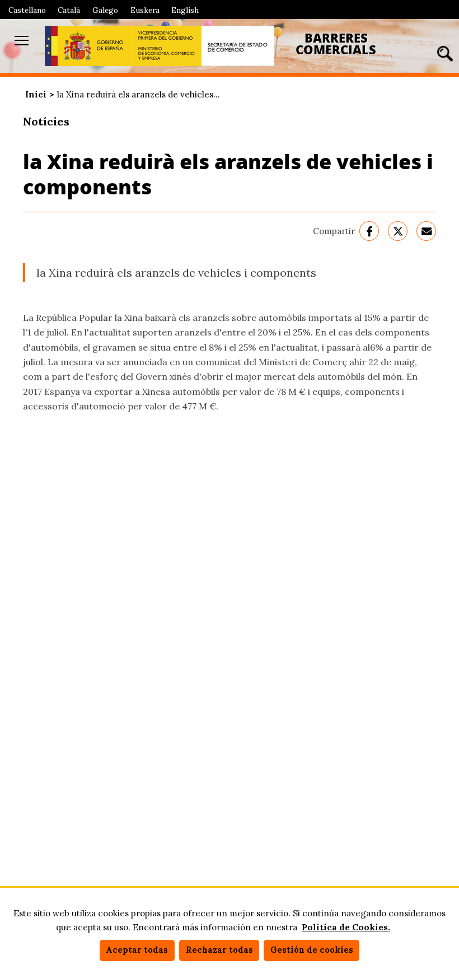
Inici (35, 94)
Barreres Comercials (336, 44)
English (185, 10)
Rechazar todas (219, 950)
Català (69, 10)
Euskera (145, 10)
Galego (105, 10)
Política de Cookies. (346, 927)
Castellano (27, 10)
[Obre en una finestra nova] (88, 46)
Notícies (46, 121)
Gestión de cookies (311, 950)
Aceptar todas (137, 950)
